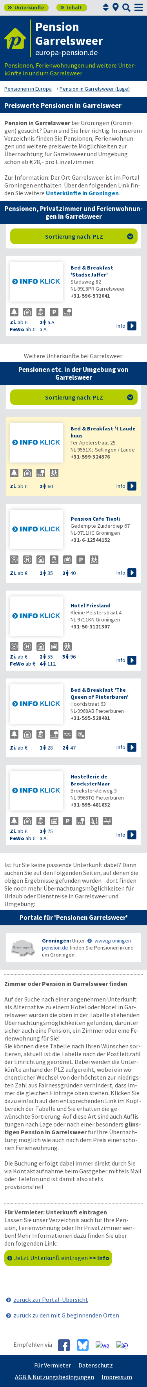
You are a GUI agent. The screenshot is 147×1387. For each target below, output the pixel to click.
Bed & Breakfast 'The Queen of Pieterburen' (100, 693)
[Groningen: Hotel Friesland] (36, 616)
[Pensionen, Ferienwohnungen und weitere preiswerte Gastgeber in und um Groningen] (22, 947)
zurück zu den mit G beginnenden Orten (66, 1315)
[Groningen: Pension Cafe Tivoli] (36, 530)
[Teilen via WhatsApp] (105, 1345)
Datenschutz (95, 1365)
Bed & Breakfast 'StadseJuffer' (92, 271)
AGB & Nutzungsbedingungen (54, 1377)
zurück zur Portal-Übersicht (50, 1299)
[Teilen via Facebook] (67, 1345)
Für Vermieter (52, 1365)
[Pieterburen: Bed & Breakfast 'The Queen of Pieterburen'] (36, 704)
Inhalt (71, 7)
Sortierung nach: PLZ (89, 236)
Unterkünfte (26, 7)
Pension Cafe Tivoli (95, 518)
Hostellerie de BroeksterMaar (90, 780)
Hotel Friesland (91, 605)
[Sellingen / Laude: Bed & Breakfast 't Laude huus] (36, 443)
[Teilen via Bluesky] (85, 1345)
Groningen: (56, 940)
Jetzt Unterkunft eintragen (61, 1258)
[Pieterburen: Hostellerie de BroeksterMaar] (36, 791)
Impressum (117, 1377)
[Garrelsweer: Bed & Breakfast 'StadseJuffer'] (36, 282)
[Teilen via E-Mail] (125, 1345)
